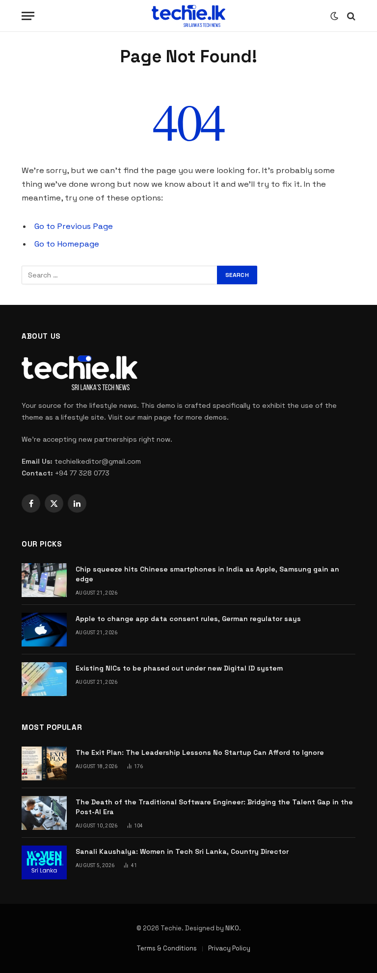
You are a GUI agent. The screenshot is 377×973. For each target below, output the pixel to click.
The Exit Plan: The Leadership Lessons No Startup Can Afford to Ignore (200, 752)
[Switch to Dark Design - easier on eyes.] (334, 16)
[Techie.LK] (188, 16)
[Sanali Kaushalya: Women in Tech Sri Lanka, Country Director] (44, 862)
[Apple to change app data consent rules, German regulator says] (44, 630)
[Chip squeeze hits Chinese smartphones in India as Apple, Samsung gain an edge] (44, 580)
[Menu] (28, 16)
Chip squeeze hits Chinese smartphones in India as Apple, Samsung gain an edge (207, 574)
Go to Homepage (66, 244)
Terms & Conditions (166, 948)
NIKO (232, 928)
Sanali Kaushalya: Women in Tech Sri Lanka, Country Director (182, 851)
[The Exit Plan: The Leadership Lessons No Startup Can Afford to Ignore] (44, 763)
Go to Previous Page (73, 226)
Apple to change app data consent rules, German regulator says (188, 618)
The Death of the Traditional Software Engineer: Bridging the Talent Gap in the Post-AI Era (214, 807)
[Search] (350, 16)
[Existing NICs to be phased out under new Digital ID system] (44, 679)
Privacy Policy (229, 948)
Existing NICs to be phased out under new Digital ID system (179, 668)
